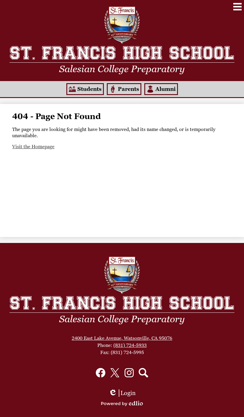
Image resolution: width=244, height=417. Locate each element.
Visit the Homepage (33, 146)
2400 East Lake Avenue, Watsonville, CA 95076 (122, 338)
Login (122, 393)
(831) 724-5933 (130, 345)
